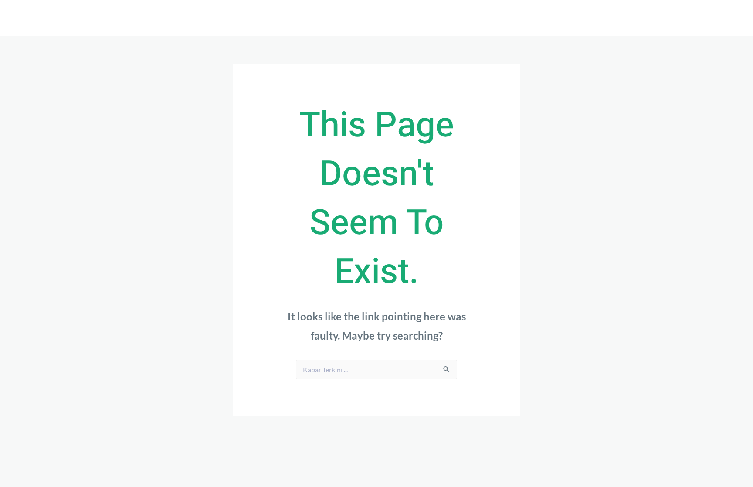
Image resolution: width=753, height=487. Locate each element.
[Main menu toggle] (588, 18)
